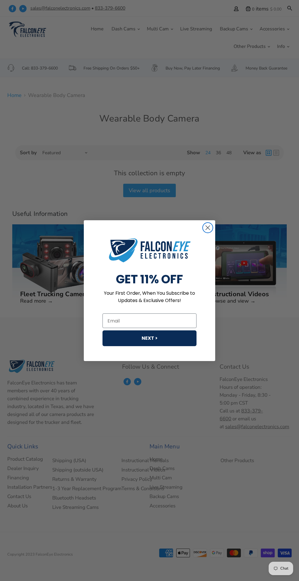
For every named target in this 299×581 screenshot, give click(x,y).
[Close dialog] (208, 228)
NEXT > (150, 338)
